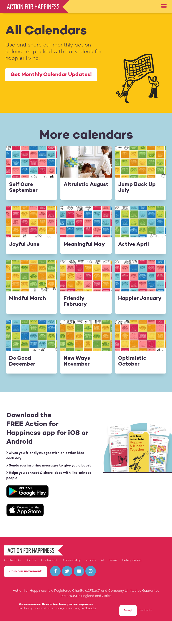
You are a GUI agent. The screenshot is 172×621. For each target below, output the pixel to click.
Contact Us (12, 560)
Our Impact (49, 560)
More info (90, 608)
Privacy (91, 560)
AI (102, 560)
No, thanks (145, 610)
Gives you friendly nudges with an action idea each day (45, 455)
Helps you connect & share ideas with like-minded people (48, 475)
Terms (113, 560)
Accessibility (72, 560)
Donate (31, 560)
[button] (164, 6)
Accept (128, 610)
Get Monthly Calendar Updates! (51, 74)
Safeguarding (132, 560)
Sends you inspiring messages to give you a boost (49, 466)
